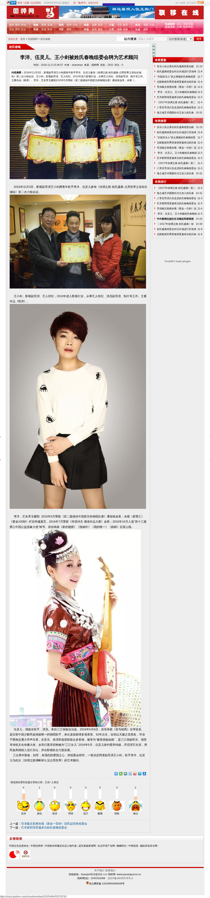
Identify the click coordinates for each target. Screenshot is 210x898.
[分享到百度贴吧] (130, 773)
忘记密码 (36, 2)
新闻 (11, 24)
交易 (190, 24)
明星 (145, 24)
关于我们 (99, 870)
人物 (179, 26)
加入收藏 (180, 2)
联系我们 (110, 870)
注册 (26, 2)
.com (104, 874)
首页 (22, 39)
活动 (179, 24)
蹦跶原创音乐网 (148, 845)
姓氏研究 (188, 26)
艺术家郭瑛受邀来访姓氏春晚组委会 (44, 827)
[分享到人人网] (144, 773)
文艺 (111, 29)
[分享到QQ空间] (125, 773)
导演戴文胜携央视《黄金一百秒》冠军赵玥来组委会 (54, 823)
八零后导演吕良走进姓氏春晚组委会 (176, 107)
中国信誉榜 (37, 845)
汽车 (61, 29)
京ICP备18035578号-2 (120, 878)
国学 (17, 29)
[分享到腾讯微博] (140, 773)
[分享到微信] (121, 773)
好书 (69, 24)
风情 (49, 29)
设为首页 (191, 2)
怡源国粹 (33, 39)
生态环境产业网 (106, 845)
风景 (100, 24)
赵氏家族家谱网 (87, 845)
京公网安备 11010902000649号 (106, 883)
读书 (61, 24)
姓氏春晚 (45, 39)
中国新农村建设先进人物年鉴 (61, 845)
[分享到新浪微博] (135, 773)
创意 (100, 29)
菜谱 (49, 24)
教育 (125, 24)
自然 (94, 24)
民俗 (35, 29)
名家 (125, 29)
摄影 (69, 29)
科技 (23, 24)
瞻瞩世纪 (122, 845)
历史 (23, 29)
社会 (137, 29)
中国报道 (133, 845)
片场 (151, 24)
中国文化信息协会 (19, 845)
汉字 (119, 24)
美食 (35, 24)
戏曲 (119, 29)
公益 (111, 24)
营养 (43, 24)
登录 (19, 2)
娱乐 (137, 24)
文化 (11, 29)
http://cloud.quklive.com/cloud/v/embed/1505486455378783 (33, 896)
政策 (43, 29)
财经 (17, 24)
